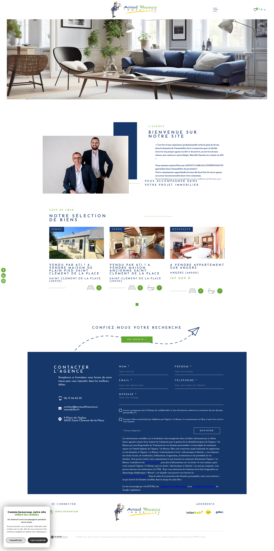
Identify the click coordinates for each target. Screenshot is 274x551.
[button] (137, 304)
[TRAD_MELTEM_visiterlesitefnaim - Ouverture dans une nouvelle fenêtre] (208, 512)
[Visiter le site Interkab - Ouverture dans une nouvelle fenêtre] (195, 512)
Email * (125, 380)
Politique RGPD (192, 537)
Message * (128, 394)
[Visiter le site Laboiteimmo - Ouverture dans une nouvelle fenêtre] (59, 537)
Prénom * (183, 367)
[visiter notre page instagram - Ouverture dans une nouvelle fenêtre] (3, 281)
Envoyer (207, 431)
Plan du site (146, 537)
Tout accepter (37, 540)
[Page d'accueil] (134, 9)
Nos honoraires (133, 537)
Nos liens (180, 537)
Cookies (203, 537)
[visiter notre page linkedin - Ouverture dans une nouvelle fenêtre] (3, 275)
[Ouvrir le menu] (215, 9)
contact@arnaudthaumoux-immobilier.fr (81, 408)
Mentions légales (160, 537)
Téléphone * (186, 380)
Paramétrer (16, 540)
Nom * (124, 367)
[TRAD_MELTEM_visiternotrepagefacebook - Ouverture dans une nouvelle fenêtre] (3, 270)
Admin (171, 537)
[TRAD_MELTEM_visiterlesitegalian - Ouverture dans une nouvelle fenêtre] (219, 512)
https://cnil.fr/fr (152, 462)
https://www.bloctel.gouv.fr (135, 476)
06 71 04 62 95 (73, 398)
